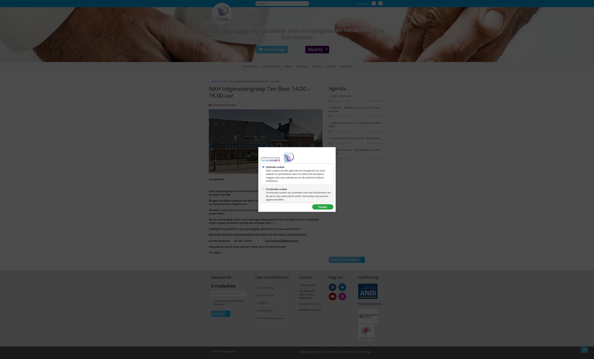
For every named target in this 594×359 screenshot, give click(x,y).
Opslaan (322, 206)
